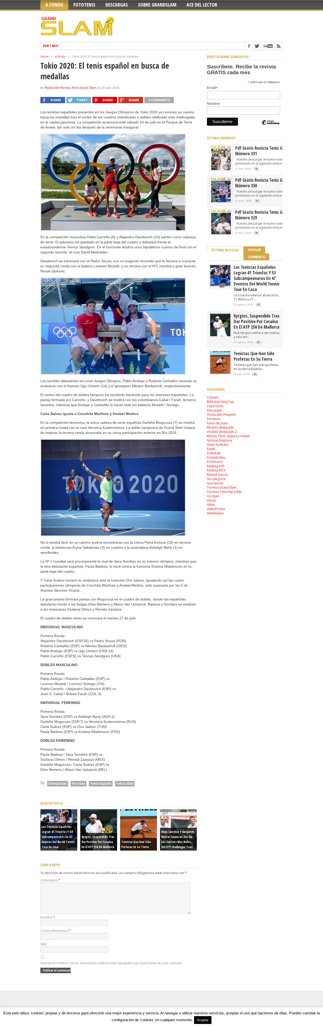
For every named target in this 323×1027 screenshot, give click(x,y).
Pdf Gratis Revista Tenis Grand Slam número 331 (268, 150)
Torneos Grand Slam (221, 487)
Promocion (215, 462)
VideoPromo (216, 509)
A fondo (54, 4)
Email (212, 87)
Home (44, 56)
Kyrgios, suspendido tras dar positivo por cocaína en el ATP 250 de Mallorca (98, 842)
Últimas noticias (225, 250)
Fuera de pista (217, 423)
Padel (211, 449)
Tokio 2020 (124, 783)
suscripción (215, 483)
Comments (256, 256)
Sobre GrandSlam (157, 4)
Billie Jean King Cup (220, 402)
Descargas (116, 4)
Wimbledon (215, 513)
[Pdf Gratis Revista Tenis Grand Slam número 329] (221, 234)
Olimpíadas (57, 783)
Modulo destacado (220, 427)
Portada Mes (216, 457)
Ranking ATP (215, 466)
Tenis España (100, 783)
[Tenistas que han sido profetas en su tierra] (220, 373)
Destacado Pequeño (221, 414)
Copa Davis (215, 406)
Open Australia (217, 444)
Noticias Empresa (219, 440)
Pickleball (213, 453)
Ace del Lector (201, 4)
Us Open (213, 496)
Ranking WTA (216, 470)
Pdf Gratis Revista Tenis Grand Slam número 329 (268, 214)
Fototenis (84, 4)
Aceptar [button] (202, 1020)
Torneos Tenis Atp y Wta (224, 492)
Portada (78, 783)
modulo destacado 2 (222, 432)
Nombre (47, 917)
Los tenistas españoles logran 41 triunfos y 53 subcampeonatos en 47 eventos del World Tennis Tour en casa (58, 837)
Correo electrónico (55, 931)
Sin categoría (216, 479)
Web (43, 944)
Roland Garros (217, 474)
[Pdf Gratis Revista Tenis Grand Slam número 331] (221, 170)
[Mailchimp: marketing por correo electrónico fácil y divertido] (270, 127)
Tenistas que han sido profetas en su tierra (254, 356)
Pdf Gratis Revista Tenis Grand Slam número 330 (268, 182)
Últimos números (221, 138)
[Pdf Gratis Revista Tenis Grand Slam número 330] (221, 202)
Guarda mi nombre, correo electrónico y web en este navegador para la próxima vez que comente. (111, 963)
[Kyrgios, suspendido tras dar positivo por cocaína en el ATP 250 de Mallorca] (220, 335)
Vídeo (211, 505)
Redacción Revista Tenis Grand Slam (70, 88)
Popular (254, 249)
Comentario (50, 880)
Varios (211, 500)
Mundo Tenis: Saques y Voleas (228, 436)
